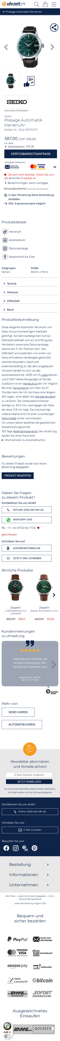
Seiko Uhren (18, 712)
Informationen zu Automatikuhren (24, 440)
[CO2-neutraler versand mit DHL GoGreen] (32, 1029)
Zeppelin (15, 608)
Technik (12, 283)
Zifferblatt (13, 301)
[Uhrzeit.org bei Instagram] (15, 848)
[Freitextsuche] (36, 5)
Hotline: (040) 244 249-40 (28, 510)
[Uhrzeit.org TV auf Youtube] (25, 848)
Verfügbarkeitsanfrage (30, 154)
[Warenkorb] (45, 5)
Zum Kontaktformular (26, 548)
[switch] (7, 1036)
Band (10, 309)
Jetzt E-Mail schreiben (26, 558)
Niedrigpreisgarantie (25, 431)
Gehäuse (13, 292)
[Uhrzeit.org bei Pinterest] (34, 848)
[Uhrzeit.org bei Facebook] (6, 848)
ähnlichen (14, 178)
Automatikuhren (21, 724)
